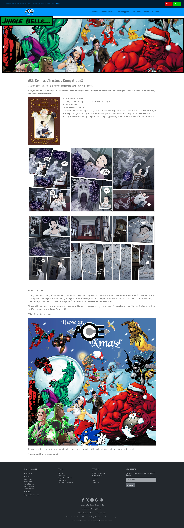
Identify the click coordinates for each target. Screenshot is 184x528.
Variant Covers (29, 484)
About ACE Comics (98, 473)
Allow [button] (177, 4)
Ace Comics (38, 12)
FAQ (93, 480)
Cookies (99, 509)
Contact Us (95, 482)
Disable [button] (169, 4)
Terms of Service (109, 517)
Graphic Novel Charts (65, 478)
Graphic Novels (29, 486)
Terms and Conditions (87, 505)
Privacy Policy (99, 505)
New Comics (28, 479)
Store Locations (97, 475)
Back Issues (28, 482)
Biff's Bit (61, 473)
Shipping (95, 478)
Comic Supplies (29, 489)
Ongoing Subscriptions (31, 495)
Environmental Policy (89, 509)
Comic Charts (62, 475)
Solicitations (62, 480)
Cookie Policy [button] (55, 4)
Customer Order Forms (65, 482)
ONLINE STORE (28, 473)
